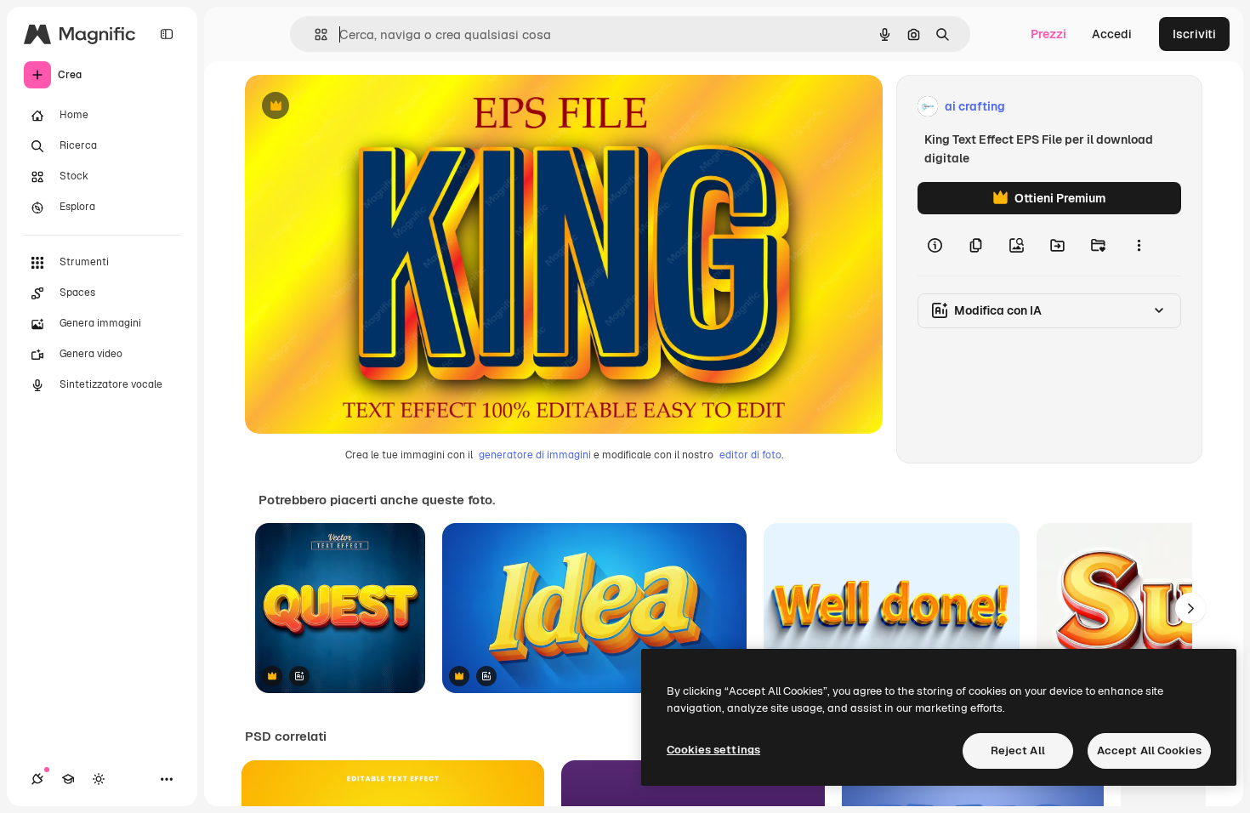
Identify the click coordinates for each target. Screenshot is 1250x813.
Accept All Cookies (1149, 750)
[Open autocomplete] (314, 34)
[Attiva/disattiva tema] (98, 779)
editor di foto (750, 455)
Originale (357, 107)
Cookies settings (713, 749)
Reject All (1018, 750)
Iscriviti (1194, 34)
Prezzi (1048, 34)
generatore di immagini (535, 455)
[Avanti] (1190, 608)
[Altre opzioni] (1139, 245)
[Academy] (68, 779)
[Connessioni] (37, 779)
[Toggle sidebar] (166, 34)
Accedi (1112, 34)
